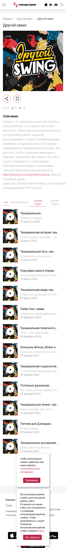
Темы (9, 505)
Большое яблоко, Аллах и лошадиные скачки (37, 349)
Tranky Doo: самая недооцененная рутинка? (37, 310)
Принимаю (31, 480)
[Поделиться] (7, 98)
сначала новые (38, 202)
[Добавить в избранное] (17, 98)
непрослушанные (19, 202)
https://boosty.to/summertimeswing (26, 174)
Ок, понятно (32, 537)
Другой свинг (25, 18)
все (6, 202)
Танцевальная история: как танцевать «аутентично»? (38, 234)
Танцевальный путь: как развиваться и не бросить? (38, 253)
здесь (41, 531)
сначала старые (54, 202)
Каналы (7, 18)
